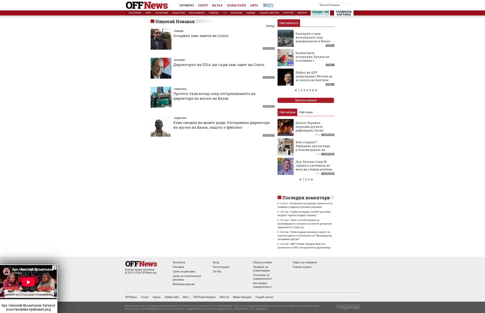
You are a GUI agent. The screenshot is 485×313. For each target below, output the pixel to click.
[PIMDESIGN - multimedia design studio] (346, 308)
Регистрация (221, 267)
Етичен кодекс (302, 267)
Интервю (179, 60)
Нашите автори (269, 12)
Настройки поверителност (262, 285)
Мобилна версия (183, 284)
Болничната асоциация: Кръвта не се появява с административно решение (312, 60)
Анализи (236, 12)
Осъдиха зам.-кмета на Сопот (201, 35)
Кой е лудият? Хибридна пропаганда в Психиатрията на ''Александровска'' (313, 147)
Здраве (250, 12)
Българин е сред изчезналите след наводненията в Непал (313, 37)
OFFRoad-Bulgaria (204, 297)
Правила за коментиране (261, 268)
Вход (216, 262)
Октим (284, 211)
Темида (214, 12)
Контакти (179, 262)
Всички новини (305, 100)
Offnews (186, 5)
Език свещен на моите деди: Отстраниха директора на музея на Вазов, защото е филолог (221, 125)
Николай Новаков (175, 21)
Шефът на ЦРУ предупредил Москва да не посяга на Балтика (314, 76)
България (135, 12)
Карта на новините (305, 262)
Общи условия (262, 262)
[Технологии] (267, 6)
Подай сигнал (264, 297)
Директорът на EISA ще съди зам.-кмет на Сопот (218, 64)
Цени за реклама (184, 271)
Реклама (178, 267)
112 (225, 12)
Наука (217, 5)
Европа (302, 12)
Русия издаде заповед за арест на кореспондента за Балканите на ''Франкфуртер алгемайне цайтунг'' (305, 236)
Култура (288, 12)
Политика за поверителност (262, 276)
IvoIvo (284, 203)
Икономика (197, 12)
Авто (254, 5)
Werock (224, 297)
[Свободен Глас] (320, 13)
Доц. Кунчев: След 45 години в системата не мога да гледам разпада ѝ (314, 167)
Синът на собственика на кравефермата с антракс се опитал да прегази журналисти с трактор (305, 224)
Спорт (203, 5)
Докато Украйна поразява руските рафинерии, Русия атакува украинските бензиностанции (312, 130)
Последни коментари (306, 197)
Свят (148, 12)
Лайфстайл (236, 5)
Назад (270, 26)
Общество (178, 12)
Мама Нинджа (242, 297)
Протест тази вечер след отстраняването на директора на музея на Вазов (214, 96)
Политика (161, 12)
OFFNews (131, 297)
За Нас (217, 271)
